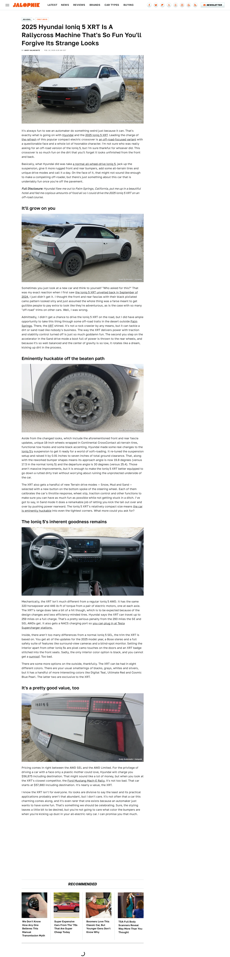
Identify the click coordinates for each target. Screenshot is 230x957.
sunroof (34, 656)
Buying (128, 4)
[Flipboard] (162, 5)
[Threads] (175, 5)
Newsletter (214, 5)
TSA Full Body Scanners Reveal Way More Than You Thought (130, 927)
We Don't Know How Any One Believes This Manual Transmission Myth (33, 928)
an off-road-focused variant (117, 139)
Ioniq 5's (27, 451)
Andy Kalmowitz (32, 50)
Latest (52, 4)
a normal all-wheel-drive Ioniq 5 (94, 164)
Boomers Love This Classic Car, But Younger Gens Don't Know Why (98, 926)
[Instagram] (182, 5)
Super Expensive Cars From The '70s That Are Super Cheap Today (65, 926)
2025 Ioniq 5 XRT (96, 135)
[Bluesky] (155, 5)
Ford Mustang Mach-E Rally (86, 780)
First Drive (42, 19)
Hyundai (68, 135)
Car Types (112, 4)
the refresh (29, 139)
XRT (51, 325)
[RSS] (195, 5)
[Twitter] (169, 5)
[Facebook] (149, 5)
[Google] (188, 5)
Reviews (79, 4)
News (65, 4)
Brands (94, 4)
